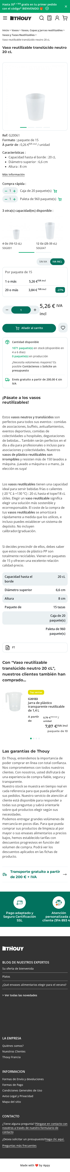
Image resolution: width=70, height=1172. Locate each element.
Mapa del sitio (11, 1102)
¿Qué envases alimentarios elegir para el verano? (34, 985)
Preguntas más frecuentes (19, 1145)
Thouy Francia (11, 1057)
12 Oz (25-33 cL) (46, 246)
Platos (6, 976)
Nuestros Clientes (13, 1051)
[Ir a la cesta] (65, 18)
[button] (5, 18)
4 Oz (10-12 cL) (11, 246)
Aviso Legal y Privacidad (17, 1096)
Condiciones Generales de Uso (22, 1090)
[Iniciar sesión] (57, 18)
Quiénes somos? (13, 1046)
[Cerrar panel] (66, 6)
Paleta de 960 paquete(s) (38, 199)
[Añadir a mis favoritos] (63, 327)
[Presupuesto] (49, 18)
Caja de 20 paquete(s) (36, 191)
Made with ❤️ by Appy (35, 1165)
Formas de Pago (12, 1085)
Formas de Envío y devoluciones (23, 1079)
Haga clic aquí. (54, 1139)
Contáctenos (30, 366)
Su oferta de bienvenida (18, 968)
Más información (13, 174)
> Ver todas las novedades (19, 995)
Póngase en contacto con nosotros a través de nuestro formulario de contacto (34, 1128)
